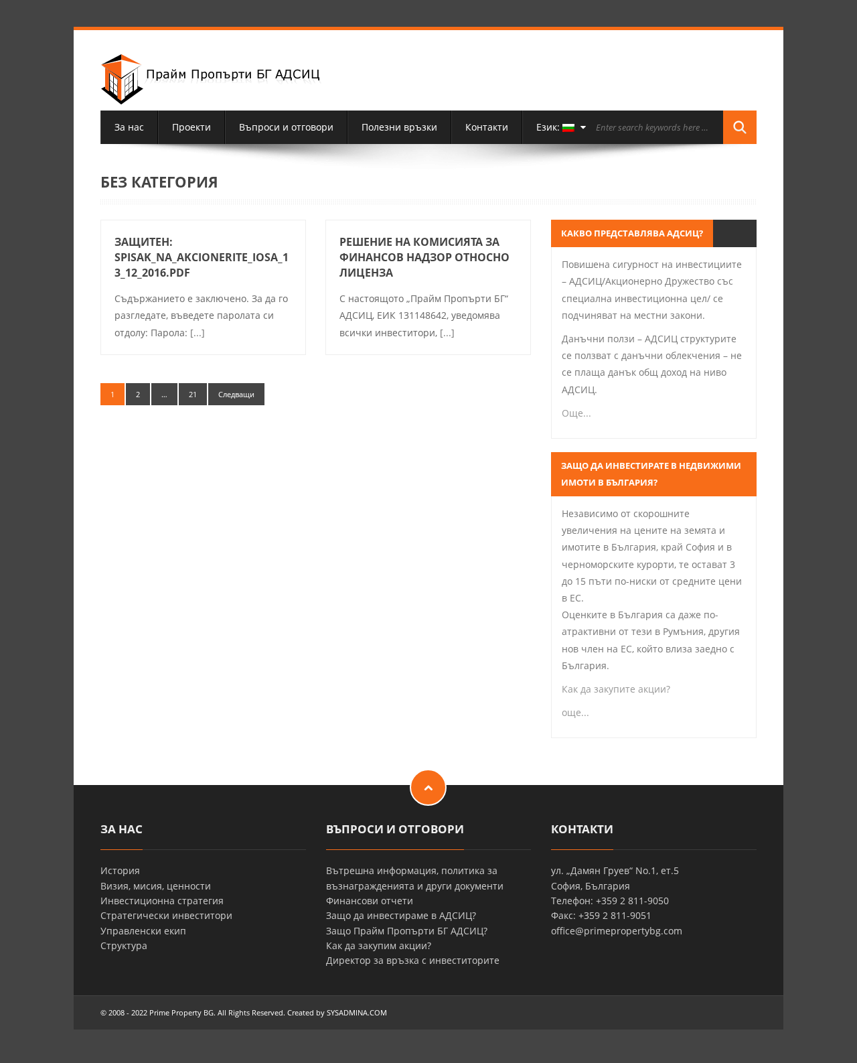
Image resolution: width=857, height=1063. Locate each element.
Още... (576, 413)
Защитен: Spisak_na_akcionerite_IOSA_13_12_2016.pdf (201, 257)
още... (575, 712)
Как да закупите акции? (616, 689)
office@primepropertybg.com (616, 930)
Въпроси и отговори (286, 127)
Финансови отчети (369, 900)
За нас (129, 127)
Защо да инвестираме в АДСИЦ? (401, 915)
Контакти (486, 127)
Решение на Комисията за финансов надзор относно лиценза (424, 257)
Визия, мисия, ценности (155, 885)
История (120, 870)
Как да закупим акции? (378, 945)
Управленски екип (143, 930)
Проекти (191, 127)
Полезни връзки (399, 127)
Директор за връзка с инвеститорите (412, 960)
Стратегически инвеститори (166, 915)
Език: (549, 127)
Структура (123, 945)
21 (193, 394)
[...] (197, 332)
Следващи (236, 394)
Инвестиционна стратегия (162, 900)
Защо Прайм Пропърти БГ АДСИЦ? (406, 930)
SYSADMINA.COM (357, 1012)
